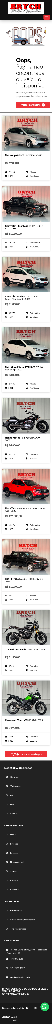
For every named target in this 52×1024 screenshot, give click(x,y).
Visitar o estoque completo (22, 919)
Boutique (14, 889)
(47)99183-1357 (17, 968)
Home (13, 834)
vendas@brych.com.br (20, 977)
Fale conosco (16, 910)
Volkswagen (15, 786)
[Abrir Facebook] (29, 1009)
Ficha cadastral (17, 862)
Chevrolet (14, 777)
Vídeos (13, 871)
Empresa (14, 853)
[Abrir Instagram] (38, 1009)
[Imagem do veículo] (26, 133)
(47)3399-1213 (16, 959)
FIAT (12, 795)
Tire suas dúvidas (18, 929)
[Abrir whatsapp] (44, 1006)
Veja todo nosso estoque (28, 754)
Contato (14, 880)
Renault (13, 813)
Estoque (14, 844)
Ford (12, 804)
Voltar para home (31, 104)
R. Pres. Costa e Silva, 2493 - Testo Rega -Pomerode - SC (26, 951)
